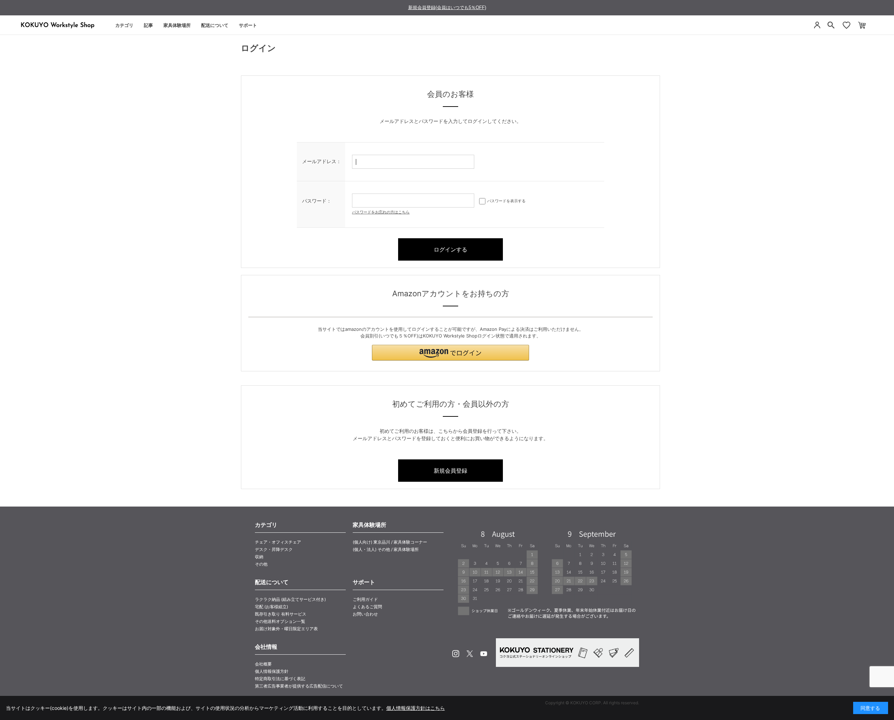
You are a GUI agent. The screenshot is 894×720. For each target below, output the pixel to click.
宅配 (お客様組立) (271, 606)
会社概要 (263, 664)
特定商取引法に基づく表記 (280, 678)
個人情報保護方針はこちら (415, 708)
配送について (214, 25)
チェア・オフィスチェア (278, 542)
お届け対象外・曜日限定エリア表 (286, 628)
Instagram (455, 653)
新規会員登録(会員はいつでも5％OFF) (447, 7)
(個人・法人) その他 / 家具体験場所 (386, 549)
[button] (450, 353)
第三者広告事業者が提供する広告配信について (299, 686)
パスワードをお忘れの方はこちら (381, 212)
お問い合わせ (365, 614)
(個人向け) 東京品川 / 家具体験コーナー (390, 542)
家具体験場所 (177, 25)
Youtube (483, 653)
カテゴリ (124, 25)
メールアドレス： (321, 161)
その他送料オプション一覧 (280, 621)
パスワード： (316, 201)
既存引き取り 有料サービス (280, 614)
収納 (259, 556)
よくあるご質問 (367, 606)
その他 (261, 564)
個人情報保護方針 (271, 671)
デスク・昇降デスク (274, 549)
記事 (148, 25)
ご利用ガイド (365, 599)
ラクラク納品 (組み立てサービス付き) (290, 599)
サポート (248, 25)
